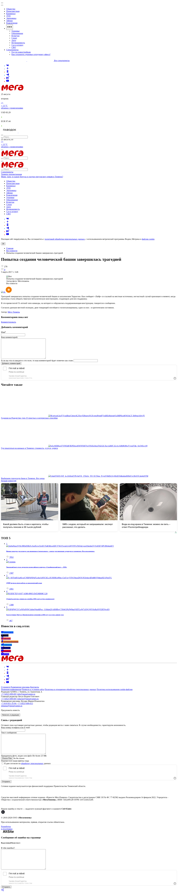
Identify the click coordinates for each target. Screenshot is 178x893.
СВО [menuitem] (13, 47)
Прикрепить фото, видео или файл (24, 756)
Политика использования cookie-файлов (115, 689)
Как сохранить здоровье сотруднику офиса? (30, 54)
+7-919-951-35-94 (8, 703)
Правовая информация (11, 689)
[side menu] (2, 5)
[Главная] (31, 90)
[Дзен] (7, 69)
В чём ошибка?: (8, 848)
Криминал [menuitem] (11, 13)
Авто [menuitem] (13, 40)
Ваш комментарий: (9, 337)
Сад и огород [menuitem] (17, 45)
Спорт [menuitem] (14, 38)
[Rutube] (7, 78)
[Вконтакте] (7, 66)
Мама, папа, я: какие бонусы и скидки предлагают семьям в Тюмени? (32, 177)
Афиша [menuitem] (9, 21)
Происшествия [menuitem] (12, 11)
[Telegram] (7, 75)
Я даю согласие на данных (27, 763)
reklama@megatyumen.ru (11, 706)
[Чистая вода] (25, 132)
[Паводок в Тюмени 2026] (9, 132)
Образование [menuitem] (17, 33)
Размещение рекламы (20, 687)
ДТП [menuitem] (8, 16)
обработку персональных (32, 763)
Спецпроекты (7, 172)
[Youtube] (7, 81)
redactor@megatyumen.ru (28, 699)
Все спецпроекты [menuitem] (62, 60)
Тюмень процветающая (11, 174)
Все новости (11, 251)
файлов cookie (148, 239)
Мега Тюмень (14, 312)
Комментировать (8, 322)
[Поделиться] (2, 891)
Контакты (34, 687)
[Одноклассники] (7, 72)
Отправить (6, 782)
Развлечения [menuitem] (11, 23)
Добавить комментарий (11, 363)
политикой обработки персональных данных (65, 239)
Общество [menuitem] (10, 9)
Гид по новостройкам (21, 52)
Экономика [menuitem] (11, 18)
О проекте (6, 687)
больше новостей (8, 481)
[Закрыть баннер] (2, 2)
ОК (3, 244)
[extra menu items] (9, 27)
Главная (9, 248)
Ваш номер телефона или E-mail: (15, 727)
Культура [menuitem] (15, 36)
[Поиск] (2, 135)
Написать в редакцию (10, 715)
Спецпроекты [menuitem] (12, 50)
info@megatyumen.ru (26, 694)
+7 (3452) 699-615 (25, 703)
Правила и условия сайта (33, 689)
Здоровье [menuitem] (15, 31)
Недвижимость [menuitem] (18, 43)
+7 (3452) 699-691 (9, 694)
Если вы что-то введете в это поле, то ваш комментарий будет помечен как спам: (37, 360)
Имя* (3, 332)
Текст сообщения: (9, 732)
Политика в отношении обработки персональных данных (70, 689)
